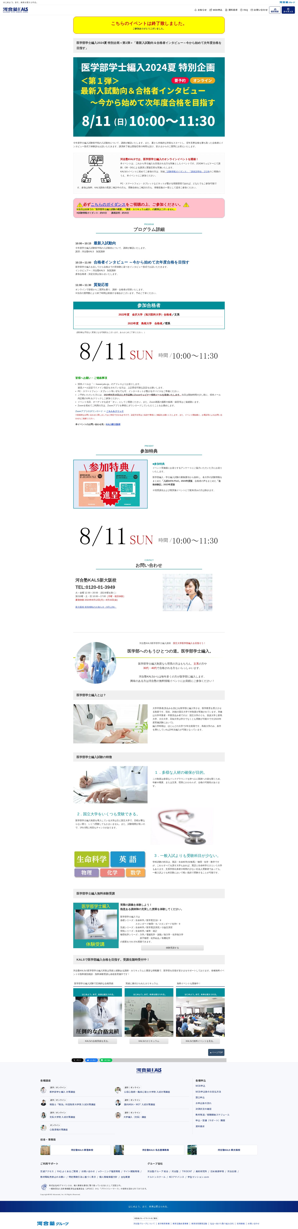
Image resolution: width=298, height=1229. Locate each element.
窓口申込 (200, 1097)
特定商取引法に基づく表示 (82, 1176)
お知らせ (202, 9)
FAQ (246, 9)
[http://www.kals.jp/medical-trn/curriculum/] (149, 1012)
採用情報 (241, 1223)
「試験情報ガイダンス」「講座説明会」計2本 (187, 171)
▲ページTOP (216, 1052)
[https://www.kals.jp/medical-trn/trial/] (96, 925)
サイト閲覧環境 (131, 1171)
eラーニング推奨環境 (109, 1171)
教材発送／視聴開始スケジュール (213, 1114)
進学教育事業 (164, 1223)
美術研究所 (201, 1171)
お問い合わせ (261, 9)
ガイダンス (288, 11)
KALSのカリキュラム (149, 1041)
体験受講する (172, 947)
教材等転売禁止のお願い (52, 1176)
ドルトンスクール (156, 1176)
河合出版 (232, 1171)
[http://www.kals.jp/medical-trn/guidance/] (200, 1012)
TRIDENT (187, 1171)
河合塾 (175, 1171)
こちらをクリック (115, 411)
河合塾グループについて (144, 1223)
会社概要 (125, 1176)
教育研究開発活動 (199, 1223)
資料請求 (233, 9)
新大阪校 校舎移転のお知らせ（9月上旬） (95, 607)
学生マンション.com (198, 1176)
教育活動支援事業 (180, 1223)
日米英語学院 (217, 1171)
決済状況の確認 (203, 1108)
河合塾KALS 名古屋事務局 (155, 1149)
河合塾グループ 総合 (157, 1171)
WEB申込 (217, 9)
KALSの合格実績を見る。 (97, 1041)
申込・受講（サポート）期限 (210, 1120)
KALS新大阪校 (113, 424)
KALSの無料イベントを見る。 (200, 1041)
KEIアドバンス (176, 1176)
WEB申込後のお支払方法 (208, 1091)
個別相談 (275, 11)
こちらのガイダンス (108, 204)
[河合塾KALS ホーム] (15, 9)
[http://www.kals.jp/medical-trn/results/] (97, 1012)
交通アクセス (47, 1171)
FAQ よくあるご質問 (67, 1171)
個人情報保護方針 (108, 1176)
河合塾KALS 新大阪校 (229, 1149)
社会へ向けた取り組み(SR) (222, 1223)
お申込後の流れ (203, 1103)
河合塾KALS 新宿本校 (82, 1149)
